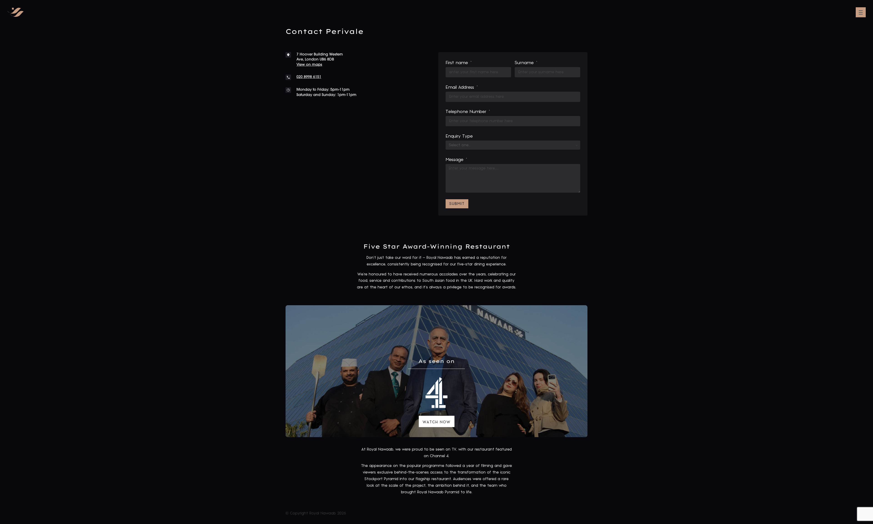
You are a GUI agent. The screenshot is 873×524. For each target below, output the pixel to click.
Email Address (461, 87)
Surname (525, 63)
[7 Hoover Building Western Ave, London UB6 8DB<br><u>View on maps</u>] (288, 55)
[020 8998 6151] (288, 77)
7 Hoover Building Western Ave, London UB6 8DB (319, 60)
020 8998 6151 (308, 77)
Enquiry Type (459, 136)
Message (455, 160)
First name (457, 63)
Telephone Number (467, 112)
